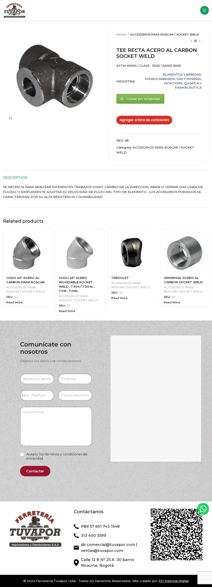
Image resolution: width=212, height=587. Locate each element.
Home (121, 34)
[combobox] (25, 395)
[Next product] (200, 41)
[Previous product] (191, 41)
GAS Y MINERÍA (189, 79)
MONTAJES (173, 83)
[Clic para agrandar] (10, 118)
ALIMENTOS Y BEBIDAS (182, 74)
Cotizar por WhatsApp (143, 99)
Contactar (35, 471)
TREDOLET (120, 278)
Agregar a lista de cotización (144, 120)
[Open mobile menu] (204, 10)
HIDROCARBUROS (160, 79)
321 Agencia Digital (174, 581)
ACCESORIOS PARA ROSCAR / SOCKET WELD (164, 34)
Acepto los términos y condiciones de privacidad (56, 456)
